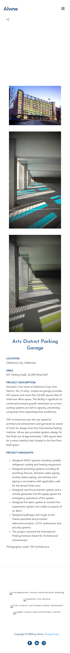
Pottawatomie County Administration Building (37, 585)
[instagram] (44, 643)
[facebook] (30, 643)
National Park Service (37, 591)
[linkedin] (37, 643)
